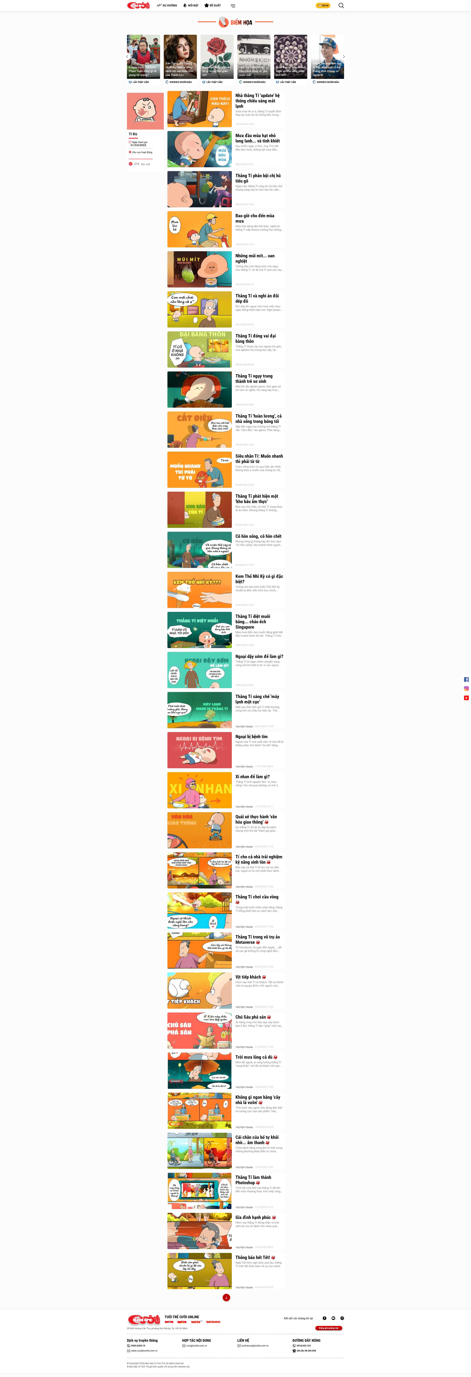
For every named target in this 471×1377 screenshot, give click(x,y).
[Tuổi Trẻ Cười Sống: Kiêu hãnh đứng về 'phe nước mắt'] (217, 57)
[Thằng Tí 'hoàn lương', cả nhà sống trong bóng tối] (199, 430)
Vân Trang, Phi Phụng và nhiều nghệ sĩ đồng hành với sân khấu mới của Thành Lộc (142, 69)
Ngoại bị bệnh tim (252, 736)
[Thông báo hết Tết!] (199, 1271)
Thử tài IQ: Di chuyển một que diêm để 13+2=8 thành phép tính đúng (327, 69)
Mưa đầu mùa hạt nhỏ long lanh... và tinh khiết (258, 138)
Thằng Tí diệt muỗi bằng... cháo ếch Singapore (253, 622)
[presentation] (127, 56)
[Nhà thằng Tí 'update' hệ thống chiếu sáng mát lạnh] (199, 109)
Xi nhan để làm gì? (253, 776)
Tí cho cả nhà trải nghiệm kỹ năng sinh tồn (259, 859)
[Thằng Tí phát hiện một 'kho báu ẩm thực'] (199, 510)
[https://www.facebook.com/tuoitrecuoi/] (324, 1318)
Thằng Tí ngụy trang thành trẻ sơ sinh (254, 378)
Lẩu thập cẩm (177, 82)
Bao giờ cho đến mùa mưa (255, 218)
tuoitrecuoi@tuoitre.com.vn (255, 1345)
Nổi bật (193, 5)
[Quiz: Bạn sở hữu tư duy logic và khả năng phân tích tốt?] (253, 57)
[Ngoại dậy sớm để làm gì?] (199, 670)
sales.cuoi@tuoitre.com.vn (144, 1350)
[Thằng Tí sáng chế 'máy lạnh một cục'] (199, 710)
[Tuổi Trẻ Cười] (342, 1318)
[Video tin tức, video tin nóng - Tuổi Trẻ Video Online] (198, 1321)
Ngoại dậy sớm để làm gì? (259, 656)
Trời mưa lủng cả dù (254, 1057)
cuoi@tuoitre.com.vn (196, 1345)
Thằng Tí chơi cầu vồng (257, 896)
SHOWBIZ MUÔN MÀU (143, 82)
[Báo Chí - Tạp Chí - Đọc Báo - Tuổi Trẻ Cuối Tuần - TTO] (183, 1321)
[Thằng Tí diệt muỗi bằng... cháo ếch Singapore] (199, 630)
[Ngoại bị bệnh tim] (199, 750)
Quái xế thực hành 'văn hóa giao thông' (256, 819)
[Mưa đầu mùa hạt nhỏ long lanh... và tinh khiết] (199, 149)
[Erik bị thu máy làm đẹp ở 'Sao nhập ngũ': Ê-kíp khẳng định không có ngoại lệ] (290, 57)
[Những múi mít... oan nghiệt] (199, 269)
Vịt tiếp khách (249, 977)
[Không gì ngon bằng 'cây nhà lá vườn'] (199, 1111)
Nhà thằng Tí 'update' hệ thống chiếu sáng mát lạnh (258, 101)
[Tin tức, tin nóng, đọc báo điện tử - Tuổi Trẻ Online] (170, 1321)
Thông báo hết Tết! (253, 1257)
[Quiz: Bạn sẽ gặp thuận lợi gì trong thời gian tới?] (180, 57)
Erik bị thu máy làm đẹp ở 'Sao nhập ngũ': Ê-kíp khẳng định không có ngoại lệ (290, 69)
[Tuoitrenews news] (213, 1321)
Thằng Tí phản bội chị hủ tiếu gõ (258, 178)
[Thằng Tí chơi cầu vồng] (199, 910)
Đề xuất (215, 5)
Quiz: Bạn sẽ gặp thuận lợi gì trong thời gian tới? (180, 71)
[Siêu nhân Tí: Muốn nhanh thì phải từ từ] (199, 470)
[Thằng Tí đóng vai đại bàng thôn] (199, 349)
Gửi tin (325, 5)
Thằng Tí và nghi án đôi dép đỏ (257, 298)
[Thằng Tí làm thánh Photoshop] (199, 1191)
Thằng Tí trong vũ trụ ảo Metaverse (258, 939)
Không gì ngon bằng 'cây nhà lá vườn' (258, 1100)
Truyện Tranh (244, 726)
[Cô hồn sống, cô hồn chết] (199, 550)
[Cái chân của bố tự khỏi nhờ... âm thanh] (199, 1151)
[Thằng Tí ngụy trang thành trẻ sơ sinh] (199, 389)
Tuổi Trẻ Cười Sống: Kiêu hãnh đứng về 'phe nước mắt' (216, 71)
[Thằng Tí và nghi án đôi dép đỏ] (199, 309)
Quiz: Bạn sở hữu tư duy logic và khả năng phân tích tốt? (253, 71)
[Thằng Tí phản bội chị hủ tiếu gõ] (199, 189)
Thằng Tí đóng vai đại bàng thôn (256, 338)
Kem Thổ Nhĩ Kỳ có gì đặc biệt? (259, 579)
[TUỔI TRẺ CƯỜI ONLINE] (144, 1321)
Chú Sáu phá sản (251, 1017)
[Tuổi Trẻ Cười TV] (333, 1318)
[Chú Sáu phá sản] (199, 1031)
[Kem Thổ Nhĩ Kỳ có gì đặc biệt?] (199, 590)
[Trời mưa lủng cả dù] (199, 1071)
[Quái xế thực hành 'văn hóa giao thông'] (199, 830)
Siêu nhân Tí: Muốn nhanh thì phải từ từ (259, 458)
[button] (232, 6)
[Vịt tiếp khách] (199, 990)
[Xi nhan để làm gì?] (199, 790)
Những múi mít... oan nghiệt (255, 258)
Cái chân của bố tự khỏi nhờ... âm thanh (257, 1140)
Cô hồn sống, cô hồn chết (258, 536)
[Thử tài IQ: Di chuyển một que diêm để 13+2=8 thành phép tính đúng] (327, 57)
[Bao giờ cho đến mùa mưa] (199, 229)
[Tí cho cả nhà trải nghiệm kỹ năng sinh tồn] (199, 870)
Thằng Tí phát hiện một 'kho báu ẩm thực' (257, 498)
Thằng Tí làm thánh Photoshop (253, 1180)
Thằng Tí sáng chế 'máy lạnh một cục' (257, 699)
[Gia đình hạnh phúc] (199, 1231)
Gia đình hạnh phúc (254, 1217)
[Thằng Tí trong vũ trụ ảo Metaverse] (199, 950)
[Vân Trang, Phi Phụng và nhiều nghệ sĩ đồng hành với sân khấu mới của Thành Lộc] (143, 57)
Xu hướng (170, 5)
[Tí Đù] (145, 111)
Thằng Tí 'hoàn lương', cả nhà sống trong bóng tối (259, 418)
